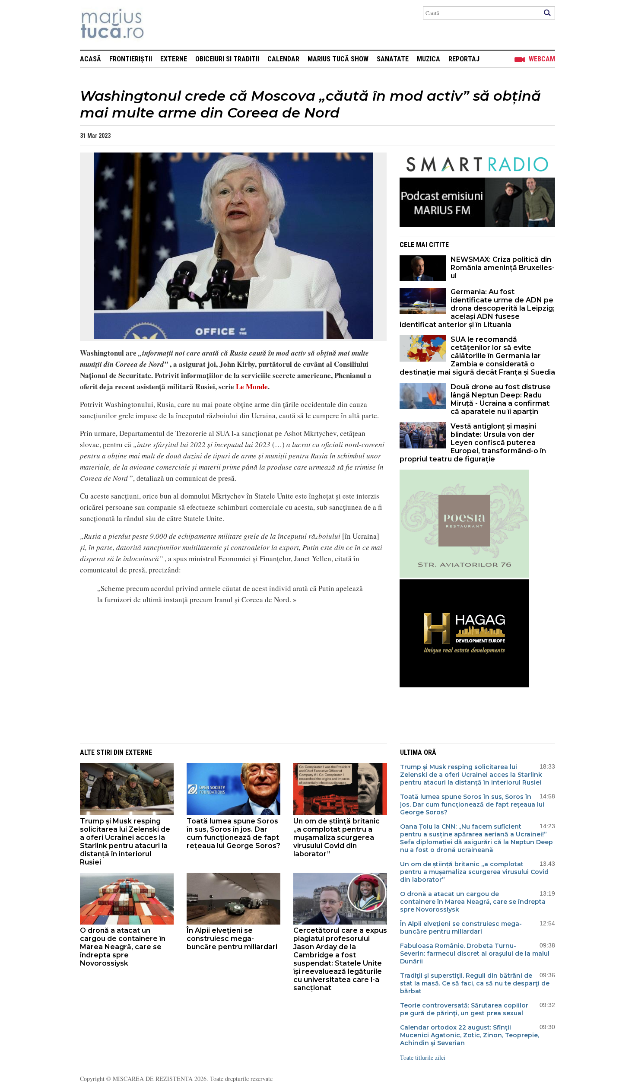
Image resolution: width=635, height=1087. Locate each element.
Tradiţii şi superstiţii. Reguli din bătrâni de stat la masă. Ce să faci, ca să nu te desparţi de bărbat (474, 983)
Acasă (90, 59)
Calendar (283, 59)
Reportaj (463, 59)
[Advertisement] (226, 673)
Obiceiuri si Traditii (227, 59)
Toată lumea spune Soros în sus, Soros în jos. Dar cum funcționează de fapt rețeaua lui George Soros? (233, 833)
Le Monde (251, 386)
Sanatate (393, 59)
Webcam (542, 59)
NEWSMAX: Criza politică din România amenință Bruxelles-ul (503, 267)
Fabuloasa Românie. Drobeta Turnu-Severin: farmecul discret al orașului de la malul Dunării (474, 953)
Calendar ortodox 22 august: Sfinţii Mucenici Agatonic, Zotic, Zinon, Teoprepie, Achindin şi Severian (469, 1035)
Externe (173, 59)
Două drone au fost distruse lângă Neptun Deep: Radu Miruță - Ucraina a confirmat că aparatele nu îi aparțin (501, 399)
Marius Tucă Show (338, 59)
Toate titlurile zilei (422, 1057)
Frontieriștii (130, 59)
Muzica (428, 59)
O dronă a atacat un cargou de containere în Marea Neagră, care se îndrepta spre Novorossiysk (122, 946)
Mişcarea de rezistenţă (159, 24)
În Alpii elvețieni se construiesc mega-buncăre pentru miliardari (232, 938)
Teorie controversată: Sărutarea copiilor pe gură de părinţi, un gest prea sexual (464, 1009)
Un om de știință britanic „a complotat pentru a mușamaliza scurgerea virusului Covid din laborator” (336, 837)
